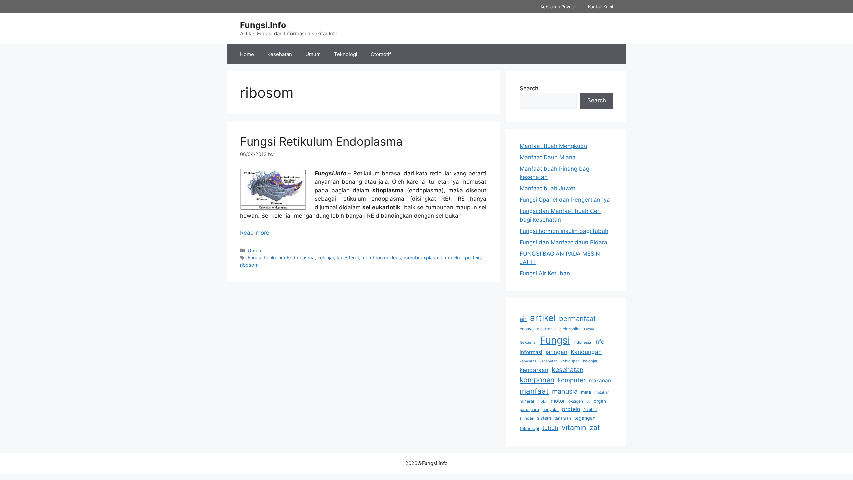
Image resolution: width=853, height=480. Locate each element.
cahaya (527, 328)
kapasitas (528, 361)
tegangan (584, 418)
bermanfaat (577, 318)
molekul (453, 257)
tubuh (550, 427)
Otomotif (381, 54)
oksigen (575, 401)
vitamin (574, 427)
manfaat (534, 390)
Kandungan (586, 351)
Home (247, 54)
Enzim (589, 329)
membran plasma (423, 257)
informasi (531, 352)
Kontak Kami (600, 6)
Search (529, 88)
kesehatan (567, 370)
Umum (313, 54)
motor (558, 401)
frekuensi (528, 342)
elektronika (570, 328)
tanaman (562, 418)
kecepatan (548, 361)
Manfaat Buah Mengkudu (553, 146)
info (599, 341)
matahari (602, 392)
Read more (254, 232)
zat (595, 427)
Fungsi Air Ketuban (545, 273)
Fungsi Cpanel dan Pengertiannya (565, 199)
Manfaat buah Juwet (547, 188)
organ (600, 401)
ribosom (249, 265)
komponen (537, 380)
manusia (565, 391)
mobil (542, 401)
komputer (572, 380)
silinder (527, 418)
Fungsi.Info (263, 25)
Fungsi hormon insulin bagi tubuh (564, 231)
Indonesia (582, 342)
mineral (527, 401)
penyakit (550, 409)
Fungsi (555, 340)
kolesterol (348, 257)
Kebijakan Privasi (558, 6)
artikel (543, 317)
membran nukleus (381, 257)
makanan (600, 380)
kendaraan (534, 370)
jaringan (556, 351)
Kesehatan (279, 54)
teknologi (529, 428)
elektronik (546, 328)
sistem (544, 418)
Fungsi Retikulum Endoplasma (321, 141)
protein (473, 257)
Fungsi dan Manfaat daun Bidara (563, 242)
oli (588, 401)
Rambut (590, 409)
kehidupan (570, 361)
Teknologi (345, 54)
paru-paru (529, 409)
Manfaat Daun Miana (548, 157)
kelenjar (325, 257)
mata (586, 392)
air (523, 318)
